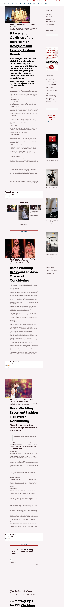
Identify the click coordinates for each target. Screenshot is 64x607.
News (47, 22)
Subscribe (48, 37)
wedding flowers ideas (16, 596)
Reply (37, 564)
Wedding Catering (11, 213)
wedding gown (12, 29)
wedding (53, 267)
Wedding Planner (48, 271)
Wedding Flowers (23, 595)
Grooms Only (48, 17)
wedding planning (50, 273)
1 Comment (20, 403)
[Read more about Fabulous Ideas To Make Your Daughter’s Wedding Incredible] (24, 212)
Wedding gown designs (20, 29)
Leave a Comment (16, 28)
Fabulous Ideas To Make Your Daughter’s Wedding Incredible (24, 223)
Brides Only (15, 403)
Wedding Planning (16, 594)
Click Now (52, 126)
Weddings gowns (13, 263)
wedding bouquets (16, 595)
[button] (21, 3)
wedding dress (32, 262)
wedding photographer (54, 270)
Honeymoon (48, 19)
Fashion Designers (33, 28)
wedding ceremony (49, 268)
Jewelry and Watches (49, 21)
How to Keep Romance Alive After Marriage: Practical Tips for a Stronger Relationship (51, 86)
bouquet (11, 595)
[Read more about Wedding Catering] (12, 208)
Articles (11, 28)
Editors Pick (48, 16)
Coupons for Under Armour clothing (27, 318)
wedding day (34, 403)
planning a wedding (49, 267)
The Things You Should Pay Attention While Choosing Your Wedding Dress (35, 213)
